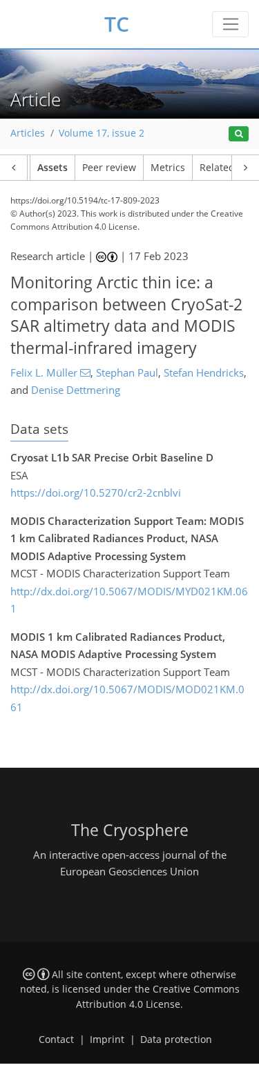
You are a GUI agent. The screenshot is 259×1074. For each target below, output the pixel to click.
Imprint (107, 1039)
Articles (27, 133)
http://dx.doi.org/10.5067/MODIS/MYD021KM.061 (129, 600)
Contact (56, 1039)
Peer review (109, 167)
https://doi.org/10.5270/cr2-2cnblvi (95, 492)
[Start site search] (239, 134)
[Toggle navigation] (230, 24)
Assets (52, 167)
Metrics (168, 167)
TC (116, 24)
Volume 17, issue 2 (101, 133)
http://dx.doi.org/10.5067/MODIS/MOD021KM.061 (127, 698)
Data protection (176, 1039)
